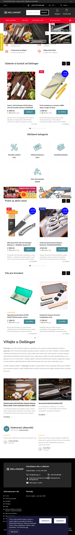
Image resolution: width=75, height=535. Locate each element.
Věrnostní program (10, 498)
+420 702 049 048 (55, 475)
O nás (5, 5)
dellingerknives (55, 478)
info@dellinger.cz (34, 475)
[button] (5, 33)
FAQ (6, 521)
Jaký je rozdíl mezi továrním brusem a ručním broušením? (13, 510)
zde (27, 527)
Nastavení (14, 532)
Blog (6, 506)
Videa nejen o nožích (35, 483)
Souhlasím (60, 521)
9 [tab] (43, 128)
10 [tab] (44, 128)
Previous (64, 63)
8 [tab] (41, 128)
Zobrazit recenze (23, 430)
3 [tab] (33, 128)
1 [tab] (30, 128)
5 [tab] (36, 128)
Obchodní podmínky (11, 513)
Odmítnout (45, 521)
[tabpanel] (21, 97)
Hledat (44, 13)
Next (68, 63)
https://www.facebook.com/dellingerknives (38, 478)
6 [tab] (38, 128)
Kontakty (8, 501)
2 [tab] (31, 128)
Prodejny (7, 504)
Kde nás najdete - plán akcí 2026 (35, 496)
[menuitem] (12, 20)
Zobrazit (29, 112)
